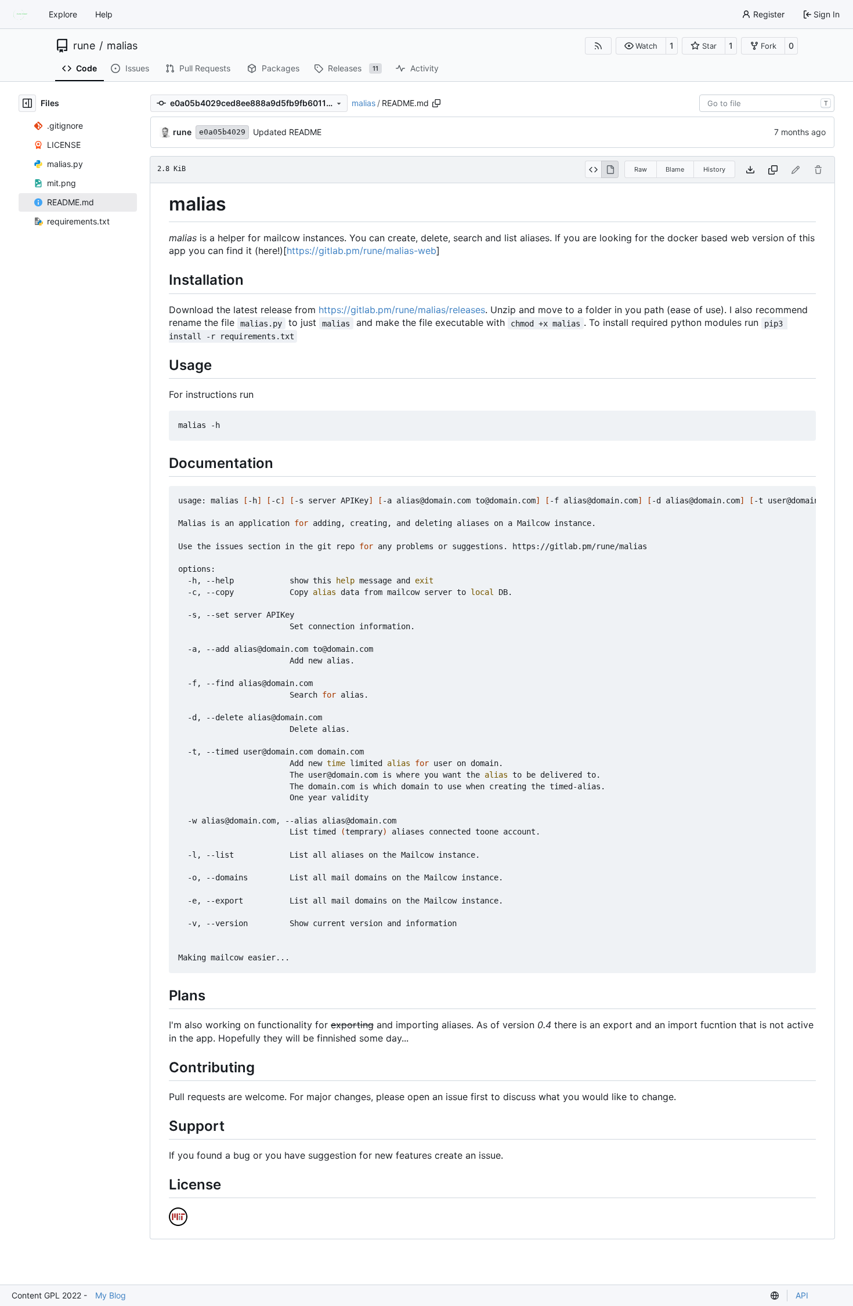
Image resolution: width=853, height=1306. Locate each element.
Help (104, 14)
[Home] (22, 14)
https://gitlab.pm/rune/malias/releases (402, 309)
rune (84, 46)
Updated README (287, 132)
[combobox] (766, 103)
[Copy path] (436, 103)
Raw (640, 169)
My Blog (110, 1295)
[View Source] (593, 169)
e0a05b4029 (222, 132)
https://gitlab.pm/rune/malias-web (361, 250)
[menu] (775, 1296)
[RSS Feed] (598, 46)
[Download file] (750, 169)
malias (122, 46)
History (714, 169)
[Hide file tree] (27, 103)
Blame (675, 169)
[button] (641, 46)
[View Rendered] (610, 169)
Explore (63, 14)
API (802, 1295)
